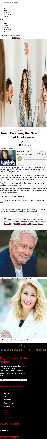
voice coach (23, 226)
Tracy (28, 142)
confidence (8, 222)
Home (5, 8)
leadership (8, 224)
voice (15, 226)
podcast (16, 224)
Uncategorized (23, 130)
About (6, 10)
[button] (23, 20)
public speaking (26, 224)
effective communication (24, 222)
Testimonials (8, 14)
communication (37, 220)
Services (6, 12)
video (35, 224)
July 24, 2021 (27, 145)
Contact (6, 16)
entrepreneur (40, 222)
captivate (10, 220)
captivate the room (22, 220)
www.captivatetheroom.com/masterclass (20, 212)
